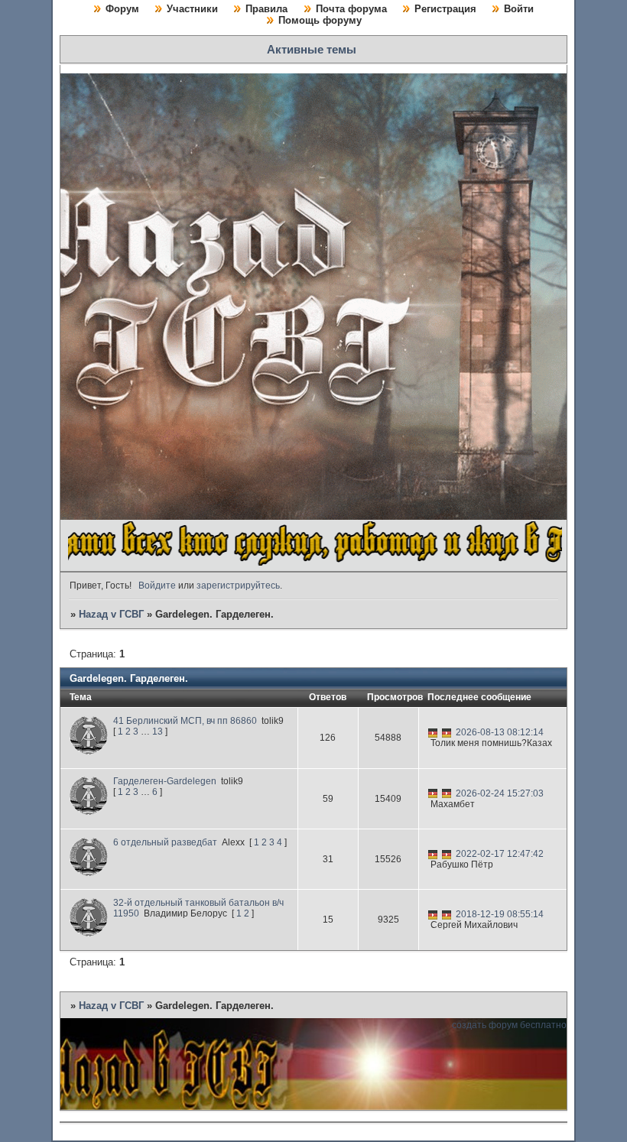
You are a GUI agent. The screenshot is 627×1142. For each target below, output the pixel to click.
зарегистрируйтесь (238, 585)
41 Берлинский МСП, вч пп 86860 (185, 720)
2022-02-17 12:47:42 (500, 853)
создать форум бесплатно (509, 1025)
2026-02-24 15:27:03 (500, 793)
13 (157, 731)
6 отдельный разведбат (165, 842)
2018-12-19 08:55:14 (500, 914)
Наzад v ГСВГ (111, 614)
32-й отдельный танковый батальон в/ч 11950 (198, 908)
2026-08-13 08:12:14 (500, 732)
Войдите (157, 585)
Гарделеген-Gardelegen (164, 781)
